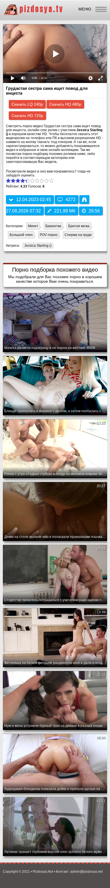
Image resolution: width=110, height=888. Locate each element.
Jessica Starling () (38, 246)
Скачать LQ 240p (27, 104)
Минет (33, 226)
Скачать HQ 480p (65, 104)
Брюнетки (53, 226)
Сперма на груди (78, 235)
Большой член (21, 235)
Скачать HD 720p (27, 115)
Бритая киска (78, 226)
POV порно (49, 235)
